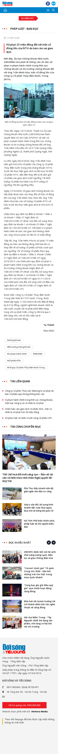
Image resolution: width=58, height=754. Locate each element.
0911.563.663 (13, 687)
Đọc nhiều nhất (20, 542)
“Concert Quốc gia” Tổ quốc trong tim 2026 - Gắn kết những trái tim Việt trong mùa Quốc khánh (39, 573)
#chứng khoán (14, 340)
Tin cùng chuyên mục (25, 426)
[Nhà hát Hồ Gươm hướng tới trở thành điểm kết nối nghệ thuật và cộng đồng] (12, 606)
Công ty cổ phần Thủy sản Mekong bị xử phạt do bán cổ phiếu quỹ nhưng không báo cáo (29, 392)
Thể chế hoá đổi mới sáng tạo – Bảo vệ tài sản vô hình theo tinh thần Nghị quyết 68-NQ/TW (27, 478)
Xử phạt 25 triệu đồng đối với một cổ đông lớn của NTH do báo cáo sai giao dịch (29, 48)
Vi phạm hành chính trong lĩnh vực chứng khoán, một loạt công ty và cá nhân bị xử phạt (29, 401)
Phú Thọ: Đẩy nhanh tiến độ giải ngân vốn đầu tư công (38, 490)
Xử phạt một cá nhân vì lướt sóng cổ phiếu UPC (28, 417)
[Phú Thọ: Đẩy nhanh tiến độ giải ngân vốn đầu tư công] (12, 493)
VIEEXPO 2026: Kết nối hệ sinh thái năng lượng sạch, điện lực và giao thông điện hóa (40, 554)
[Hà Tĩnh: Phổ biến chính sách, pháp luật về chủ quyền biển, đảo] (12, 525)
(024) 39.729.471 (30, 687)
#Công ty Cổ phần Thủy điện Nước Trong (26, 367)
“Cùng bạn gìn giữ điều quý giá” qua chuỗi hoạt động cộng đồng (38, 588)
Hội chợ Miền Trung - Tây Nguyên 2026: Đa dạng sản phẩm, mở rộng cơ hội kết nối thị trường (38, 622)
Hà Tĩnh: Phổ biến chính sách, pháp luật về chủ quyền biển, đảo (39, 523)
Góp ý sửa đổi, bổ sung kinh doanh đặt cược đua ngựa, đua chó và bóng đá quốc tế (38, 507)
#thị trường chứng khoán (18, 347)
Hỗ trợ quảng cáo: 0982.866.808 (24, 705)
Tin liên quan (20, 381)
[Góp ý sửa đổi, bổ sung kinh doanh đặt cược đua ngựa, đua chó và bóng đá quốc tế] (12, 509)
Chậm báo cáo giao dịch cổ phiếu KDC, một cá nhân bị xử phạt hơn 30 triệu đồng (28, 410)
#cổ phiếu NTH (14, 360)
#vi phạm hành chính (17, 353)
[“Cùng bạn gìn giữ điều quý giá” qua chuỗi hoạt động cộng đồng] (12, 590)
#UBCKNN (37, 353)
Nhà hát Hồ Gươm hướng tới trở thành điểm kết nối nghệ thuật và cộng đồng (39, 604)
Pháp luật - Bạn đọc (24, 29)
